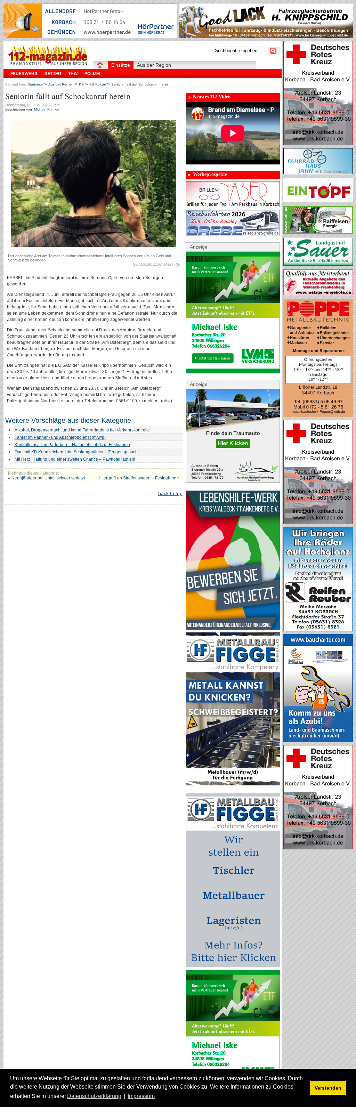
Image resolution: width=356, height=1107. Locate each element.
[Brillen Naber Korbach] (233, 205)
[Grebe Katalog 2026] (233, 234)
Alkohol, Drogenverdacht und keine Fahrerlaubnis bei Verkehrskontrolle (82, 430)
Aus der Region (60, 84)
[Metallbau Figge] (233, 965)
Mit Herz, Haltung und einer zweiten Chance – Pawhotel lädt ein (75, 459)
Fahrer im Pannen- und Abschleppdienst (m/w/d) (60, 437)
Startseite (35, 84)
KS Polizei (97, 84)
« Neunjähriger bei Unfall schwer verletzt (46, 478)
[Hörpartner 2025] (90, 36)
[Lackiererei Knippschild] (266, 36)
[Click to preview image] (93, 248)
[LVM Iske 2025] (233, 371)
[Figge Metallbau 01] (233, 783)
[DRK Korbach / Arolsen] (318, 143)
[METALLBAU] (318, 415)
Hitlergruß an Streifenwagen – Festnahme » (138, 478)
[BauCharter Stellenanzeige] (318, 740)
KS (81, 84)
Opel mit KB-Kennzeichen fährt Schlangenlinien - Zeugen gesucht (77, 452)
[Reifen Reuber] (318, 629)
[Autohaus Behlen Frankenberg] (233, 481)
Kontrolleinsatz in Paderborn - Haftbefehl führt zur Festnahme (72, 444)
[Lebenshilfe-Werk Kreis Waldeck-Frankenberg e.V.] (233, 628)
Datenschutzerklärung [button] (94, 1096)
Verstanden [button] (328, 1088)
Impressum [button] (141, 1096)
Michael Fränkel (46, 109)
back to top (170, 493)
